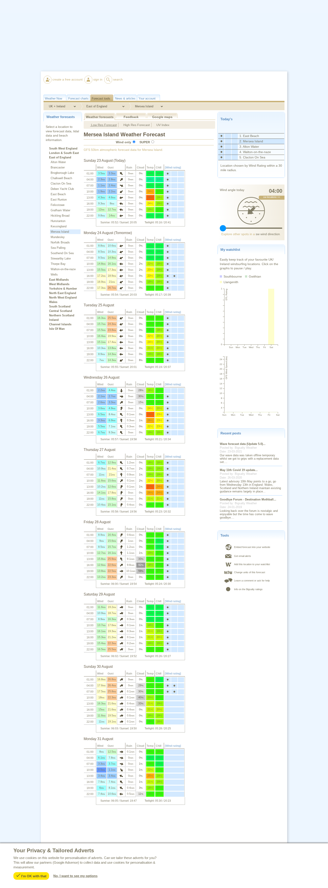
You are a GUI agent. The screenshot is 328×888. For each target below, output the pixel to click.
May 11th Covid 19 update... (239, 470)
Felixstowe (57, 205)
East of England (60, 157)
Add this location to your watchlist (252, 564)
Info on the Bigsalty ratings (248, 589)
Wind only (123, 142)
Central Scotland (60, 311)
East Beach (58, 194)
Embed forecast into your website (252, 547)
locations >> (271, 197)
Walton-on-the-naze (63, 269)
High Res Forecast (136, 125)
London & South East (64, 153)
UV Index (162, 125)
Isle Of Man (57, 328)
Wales (53, 302)
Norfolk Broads (60, 242)
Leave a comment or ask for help (252, 580)
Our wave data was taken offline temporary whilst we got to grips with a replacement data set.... (249, 459)
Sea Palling (58, 247)
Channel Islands (60, 324)
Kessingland (58, 226)
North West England (63, 297)
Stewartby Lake (61, 258)
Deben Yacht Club (62, 189)
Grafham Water (60, 210)
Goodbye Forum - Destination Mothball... (248, 499)
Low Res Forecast (103, 125)
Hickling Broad (60, 215)
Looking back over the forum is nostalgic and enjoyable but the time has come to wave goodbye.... (249, 514)
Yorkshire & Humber (63, 288)
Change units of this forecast (249, 572)
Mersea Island (60, 231)
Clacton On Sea (61, 183)
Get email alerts (242, 556)
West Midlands (59, 284)
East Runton (59, 199)
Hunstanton (58, 221)
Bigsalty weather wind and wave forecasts (234, 99)
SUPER (144, 142)
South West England (63, 148)
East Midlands (59, 279)
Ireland (54, 320)
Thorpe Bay (58, 264)
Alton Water (58, 162)
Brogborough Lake (62, 172)
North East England (62, 293)
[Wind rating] (173, 167)
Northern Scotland (61, 315)
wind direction (268, 234)
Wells (54, 274)
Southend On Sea (62, 253)
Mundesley (58, 237)
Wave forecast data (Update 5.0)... (243, 444)
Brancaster (58, 167)
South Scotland (60, 306)
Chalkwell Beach (61, 178)
